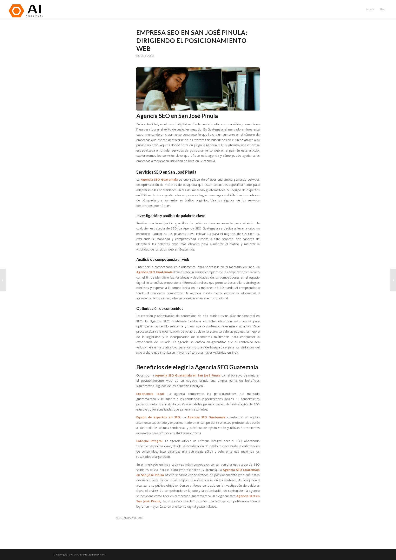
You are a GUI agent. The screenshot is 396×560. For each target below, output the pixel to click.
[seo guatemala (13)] (198, 89)
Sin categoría (145, 55)
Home (370, 9)
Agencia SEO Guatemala (159, 179)
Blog (382, 9)
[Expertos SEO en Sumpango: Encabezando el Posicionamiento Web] (393, 280)
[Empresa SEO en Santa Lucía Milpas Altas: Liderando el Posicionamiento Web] (3, 280)
